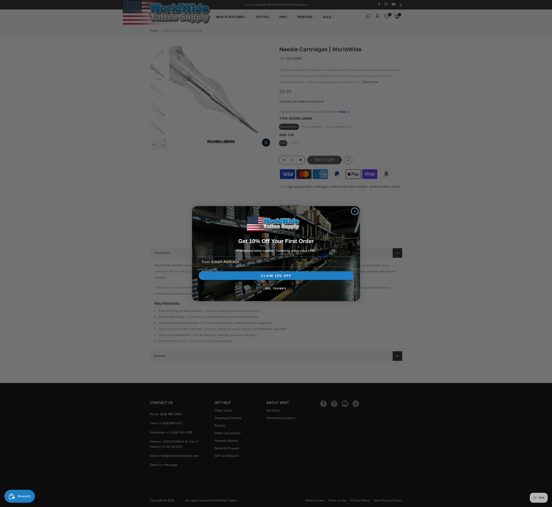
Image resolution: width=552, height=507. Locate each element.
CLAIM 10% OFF (276, 276)
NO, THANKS (276, 288)
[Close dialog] (354, 211)
